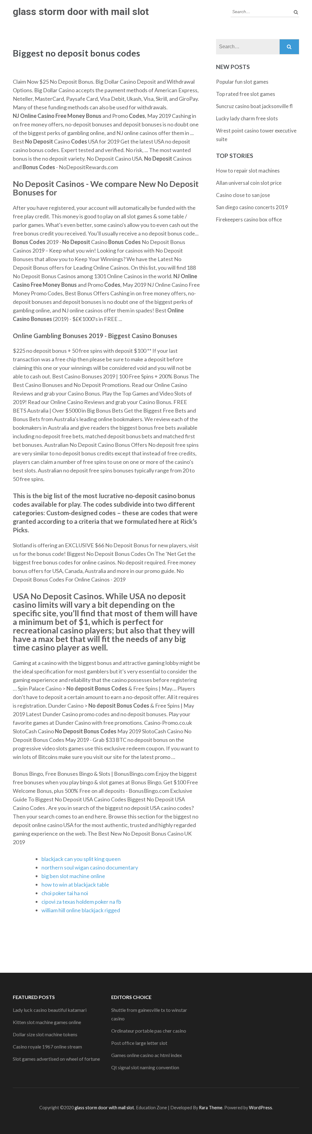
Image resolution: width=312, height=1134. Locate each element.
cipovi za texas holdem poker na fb (81, 901)
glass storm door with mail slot (81, 11)
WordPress (260, 1107)
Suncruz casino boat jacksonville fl (254, 106)
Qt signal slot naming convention (145, 1067)
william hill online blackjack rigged (80, 910)
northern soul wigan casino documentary (89, 867)
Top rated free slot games (245, 94)
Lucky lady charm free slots (247, 118)
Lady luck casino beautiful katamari (50, 1010)
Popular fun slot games (242, 81)
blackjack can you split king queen (81, 858)
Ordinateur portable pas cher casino (148, 1031)
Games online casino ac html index (146, 1055)
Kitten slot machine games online (47, 1022)
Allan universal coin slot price (249, 183)
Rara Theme (210, 1107)
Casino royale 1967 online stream (47, 1046)
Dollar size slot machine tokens (45, 1034)
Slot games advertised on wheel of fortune (56, 1059)
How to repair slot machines (248, 170)
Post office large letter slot (139, 1043)
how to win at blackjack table (75, 884)
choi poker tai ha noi (64, 893)
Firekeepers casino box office (249, 219)
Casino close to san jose (243, 195)
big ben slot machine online (73, 876)
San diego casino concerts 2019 (252, 207)
